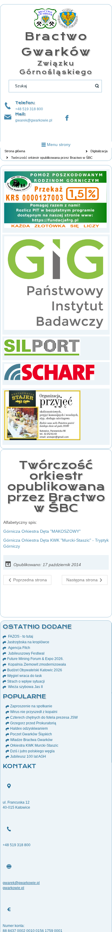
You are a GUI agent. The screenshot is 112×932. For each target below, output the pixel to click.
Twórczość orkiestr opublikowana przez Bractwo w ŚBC (56, 486)
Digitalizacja (99, 151)
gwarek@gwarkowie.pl (33, 120)
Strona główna (14, 151)
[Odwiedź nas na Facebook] (67, 118)
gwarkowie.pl (13, 888)
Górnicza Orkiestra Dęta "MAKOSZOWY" (42, 531)
